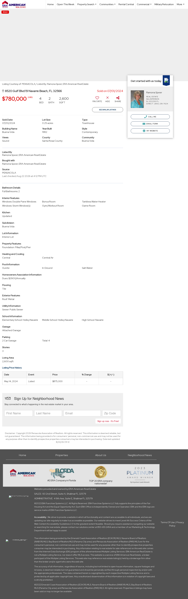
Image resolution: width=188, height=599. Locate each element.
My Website (152, 131)
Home (50, 4)
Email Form (152, 124)
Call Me (152, 117)
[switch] (97, 100)
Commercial (144, 6)
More (181, 6)
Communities (107, 6)
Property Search (87, 6)
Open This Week (65, 4)
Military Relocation (164, 4)
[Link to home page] (15, 4)
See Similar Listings (107, 110)
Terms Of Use (168, 522)
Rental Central (126, 4)
